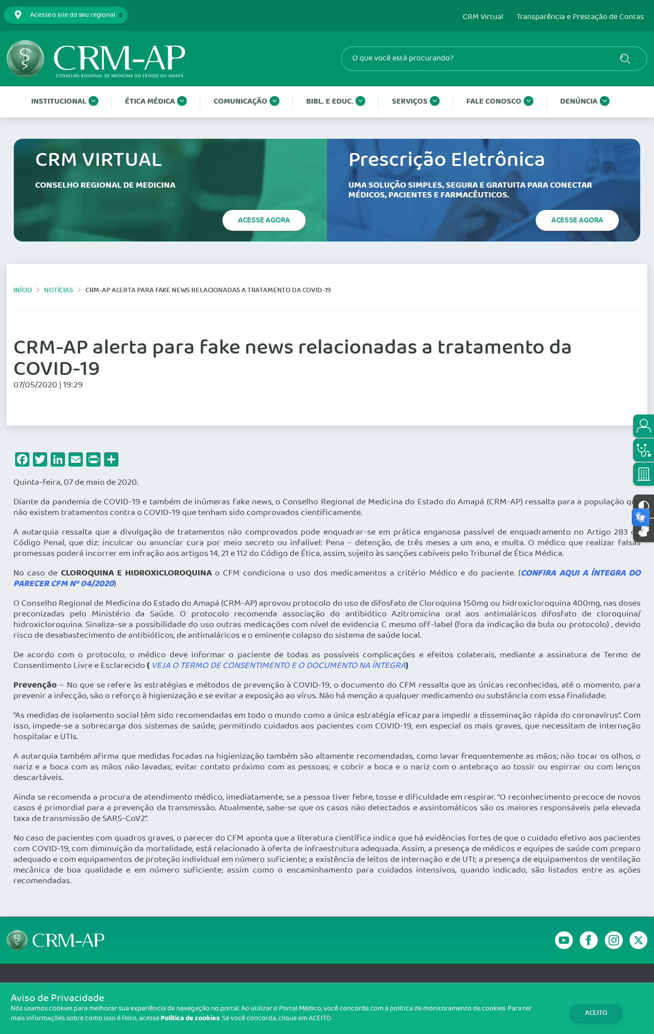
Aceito (596, 1012)
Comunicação (240, 101)
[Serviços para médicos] (643, 450)
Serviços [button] (410, 101)
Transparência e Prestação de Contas (580, 17)
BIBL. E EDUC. (329, 101)
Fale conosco (493, 101)
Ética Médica (150, 101)
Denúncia (578, 101)
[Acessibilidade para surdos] (643, 530)
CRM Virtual (483, 17)
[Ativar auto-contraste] (643, 506)
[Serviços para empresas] (643, 474)
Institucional (58, 101)
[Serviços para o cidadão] (643, 426)
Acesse (264, 220)
